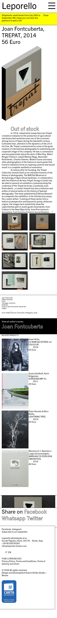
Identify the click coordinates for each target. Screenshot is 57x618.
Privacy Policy (8, 561)
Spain (35, 313)
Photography (29, 313)
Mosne (5, 575)
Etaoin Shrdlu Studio (35, 572)
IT (6, 552)
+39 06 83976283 (11, 543)
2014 (3, 313)
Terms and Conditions (26, 561)
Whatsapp (13, 517)
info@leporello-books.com (14, 545)
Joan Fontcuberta (22, 326)
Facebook (35, 511)
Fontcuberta (20, 313)
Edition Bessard (11, 313)
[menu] (51, 6)
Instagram (16, 529)
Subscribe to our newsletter (14, 531)
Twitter (35, 517)
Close (46, 15)
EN (9, 552)
